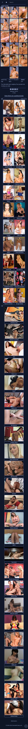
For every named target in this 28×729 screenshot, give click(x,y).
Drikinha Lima (14, 322)
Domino (14, 493)
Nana (14, 391)
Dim (14, 357)
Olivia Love (19, 218)
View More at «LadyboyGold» (14, 96)
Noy (8, 115)
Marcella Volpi (19, 167)
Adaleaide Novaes (8, 286)
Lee (8, 184)
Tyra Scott (14, 562)
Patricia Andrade (8, 303)
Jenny (19, 132)
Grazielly (14, 511)
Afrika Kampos (19, 201)
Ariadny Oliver (14, 442)
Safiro (14, 545)
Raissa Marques (14, 528)
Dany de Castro (14, 613)
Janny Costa (14, 596)
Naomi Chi (14, 408)
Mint (14, 630)
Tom (8, 218)
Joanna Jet (8, 269)
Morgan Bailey (19, 303)
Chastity (8, 149)
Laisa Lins (19, 235)
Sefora (8, 252)
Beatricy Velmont (19, 184)
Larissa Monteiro (19, 252)
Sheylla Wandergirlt (14, 579)
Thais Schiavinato (14, 459)
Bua (8, 132)
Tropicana (19, 115)
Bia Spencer (14, 425)
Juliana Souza (14, 716)
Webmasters (14, 721)
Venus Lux (14, 374)
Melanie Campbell (14, 339)
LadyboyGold (4, 5)
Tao (2, 81)
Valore (8, 201)
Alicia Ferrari (14, 647)
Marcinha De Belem (19, 286)
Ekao (19, 149)
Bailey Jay (14, 664)
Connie (8, 235)
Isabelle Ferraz (8, 167)
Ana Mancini (20, 269)
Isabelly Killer (14, 699)
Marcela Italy (14, 476)
